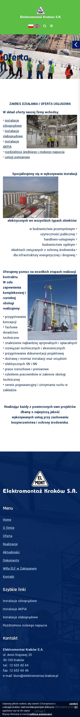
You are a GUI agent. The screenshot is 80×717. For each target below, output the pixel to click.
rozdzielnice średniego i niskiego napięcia (34, 152)
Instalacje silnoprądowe (20, 601)
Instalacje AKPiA (15, 609)
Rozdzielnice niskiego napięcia (25, 625)
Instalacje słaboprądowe (20, 617)
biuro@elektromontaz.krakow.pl (36, 676)
